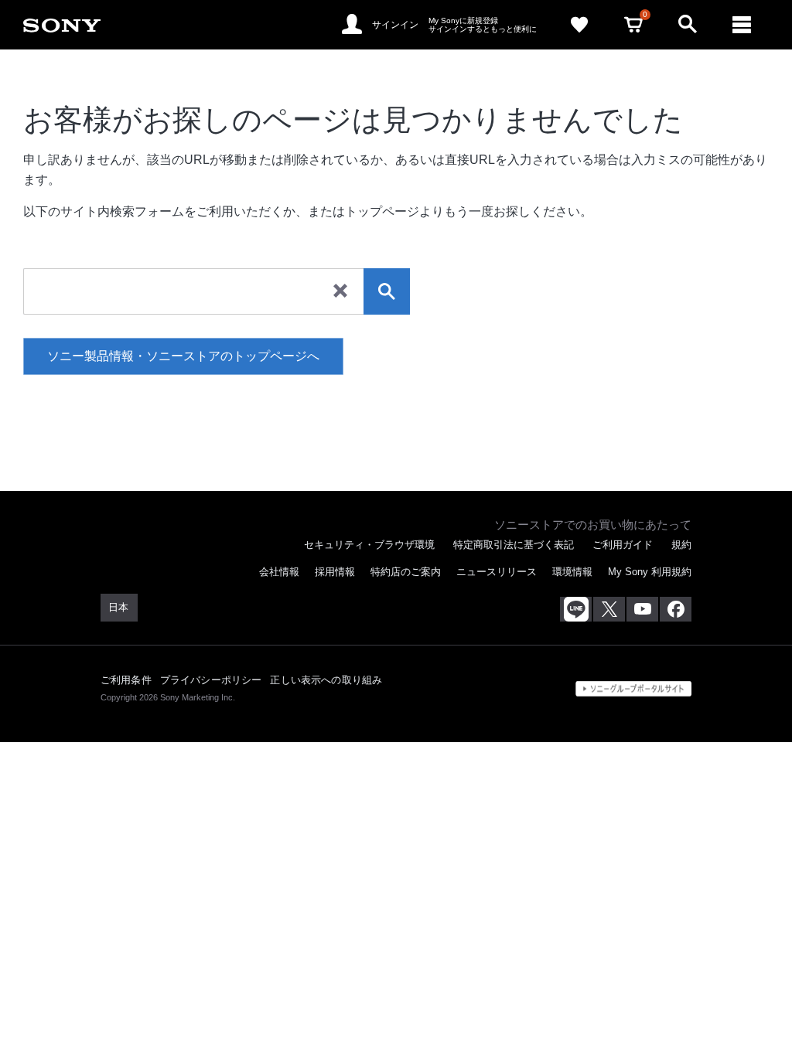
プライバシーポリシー (211, 680)
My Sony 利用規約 (649, 571)
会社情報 (279, 571)
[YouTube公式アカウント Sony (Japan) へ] (642, 609)
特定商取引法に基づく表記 (513, 544)
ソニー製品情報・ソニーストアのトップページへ (183, 356)
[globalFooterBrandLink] (633, 689)
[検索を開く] (688, 24)
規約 (681, 544)
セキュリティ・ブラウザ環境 (369, 544)
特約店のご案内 (405, 571)
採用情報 (335, 571)
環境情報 (572, 571)
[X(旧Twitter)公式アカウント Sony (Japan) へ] (609, 609)
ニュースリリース (496, 571)
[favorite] (579, 24)
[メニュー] (742, 24)
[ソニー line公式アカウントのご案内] (576, 609)
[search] (387, 291)
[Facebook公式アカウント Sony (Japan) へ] (675, 609)
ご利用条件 (126, 680)
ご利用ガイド (622, 544)
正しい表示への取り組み (326, 680)
